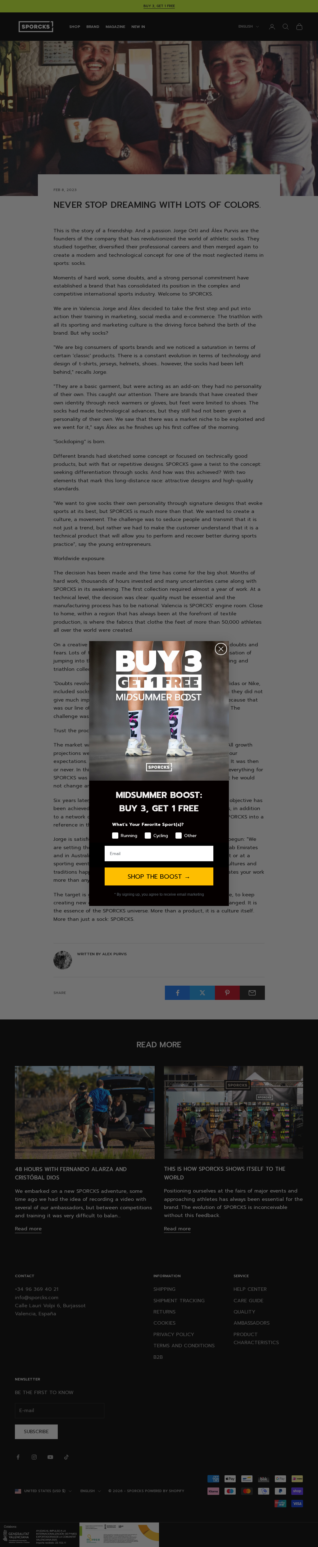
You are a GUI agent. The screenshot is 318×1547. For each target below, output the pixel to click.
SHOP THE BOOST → (159, 876)
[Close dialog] (221, 649)
